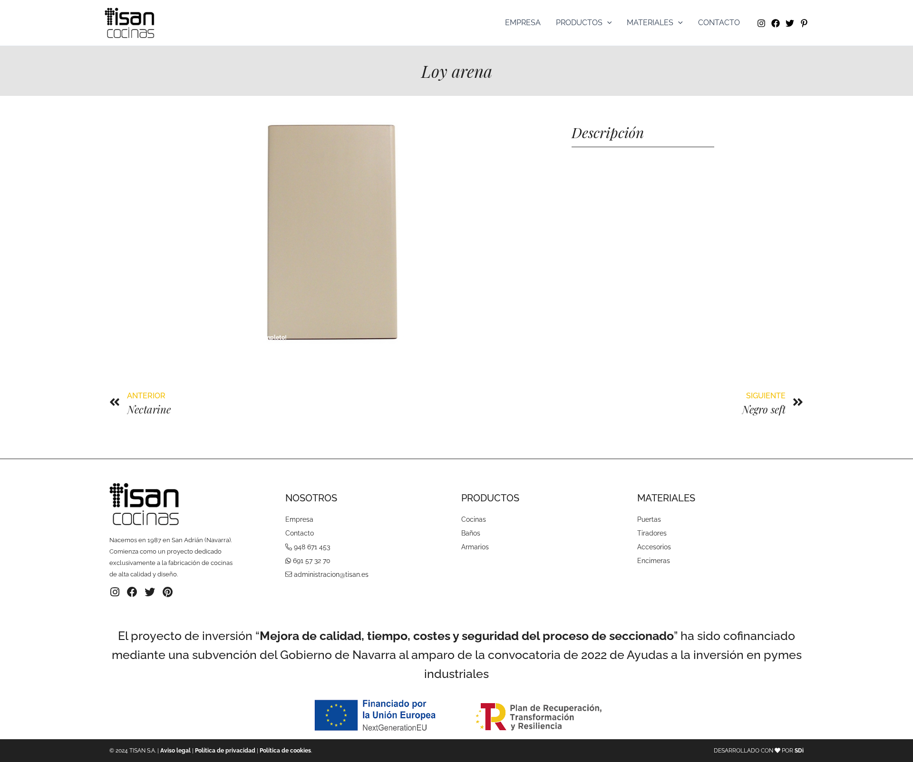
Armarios (475, 547)
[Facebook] (775, 23)
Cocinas (473, 519)
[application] (607, 23)
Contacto (719, 22)
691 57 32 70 (311, 560)
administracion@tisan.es (331, 574)
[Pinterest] (804, 23)
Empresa (523, 22)
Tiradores (652, 533)
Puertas (649, 519)
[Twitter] (790, 23)
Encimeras (653, 560)
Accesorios (654, 547)
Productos (579, 22)
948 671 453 (312, 547)
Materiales (650, 22)
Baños (470, 533)
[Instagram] (761, 23)
